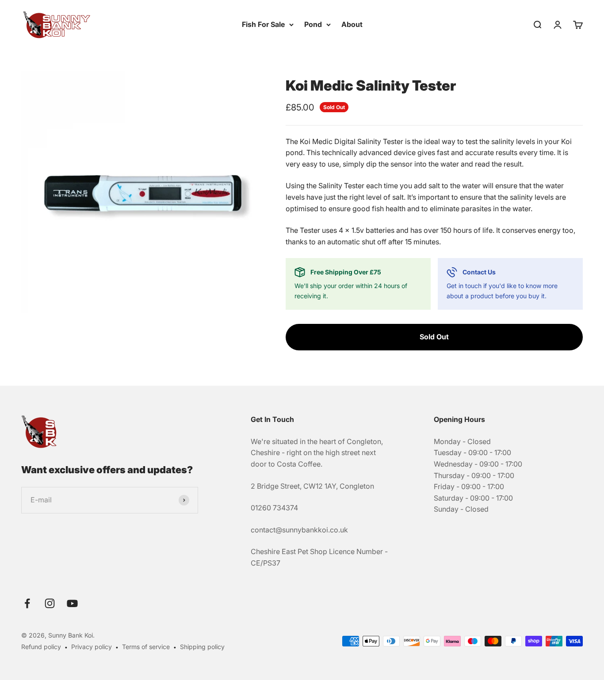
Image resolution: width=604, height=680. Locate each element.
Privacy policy (91, 646)
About (352, 24)
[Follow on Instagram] (50, 603)
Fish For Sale (263, 24)
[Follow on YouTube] (72, 603)
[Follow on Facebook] (27, 603)
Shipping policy (202, 646)
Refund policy (41, 646)
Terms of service (146, 646)
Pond (313, 24)
